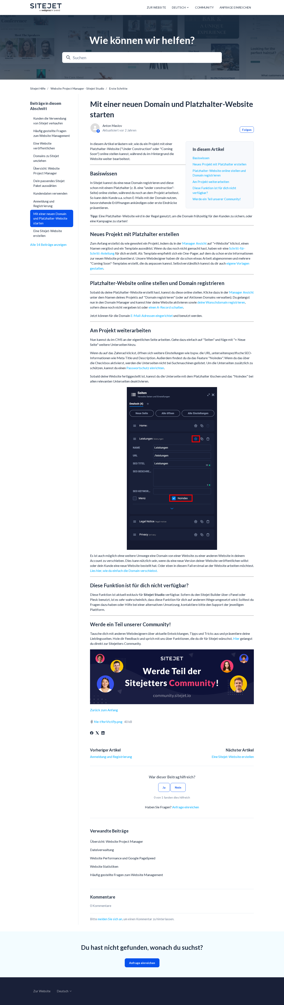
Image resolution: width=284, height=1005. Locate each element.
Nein (178, 787)
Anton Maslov (112, 126)
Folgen (247, 129)
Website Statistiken (104, 866)
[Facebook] (91, 733)
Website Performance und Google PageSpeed (122, 858)
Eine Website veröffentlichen (44, 145)
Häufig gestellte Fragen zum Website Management (126, 875)
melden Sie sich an (110, 919)
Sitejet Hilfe (38, 88)
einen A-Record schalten (166, 307)
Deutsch (179, 7)
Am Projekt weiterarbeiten (211, 182)
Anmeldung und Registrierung (111, 757)
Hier (236, 638)
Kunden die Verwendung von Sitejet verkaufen (49, 120)
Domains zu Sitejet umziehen (46, 158)
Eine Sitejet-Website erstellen (233, 757)
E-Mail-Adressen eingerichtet (152, 316)
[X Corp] (97, 733)
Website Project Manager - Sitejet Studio (77, 88)
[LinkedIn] (103, 733)
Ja (164, 787)
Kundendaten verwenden (50, 193)
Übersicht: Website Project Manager (116, 841)
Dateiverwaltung (102, 850)
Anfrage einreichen (235, 7)
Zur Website (156, 7)
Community (204, 7)
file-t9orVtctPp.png (108, 722)
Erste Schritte (118, 88)
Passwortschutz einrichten (145, 368)
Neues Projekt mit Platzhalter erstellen (219, 164)
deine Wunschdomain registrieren (221, 302)
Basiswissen (201, 158)
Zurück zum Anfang (104, 710)
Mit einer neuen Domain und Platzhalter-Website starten (50, 218)
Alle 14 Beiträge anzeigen (48, 244)
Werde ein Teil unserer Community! (217, 199)
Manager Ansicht (194, 243)
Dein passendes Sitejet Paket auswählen (49, 183)
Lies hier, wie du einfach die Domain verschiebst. (124, 570)
